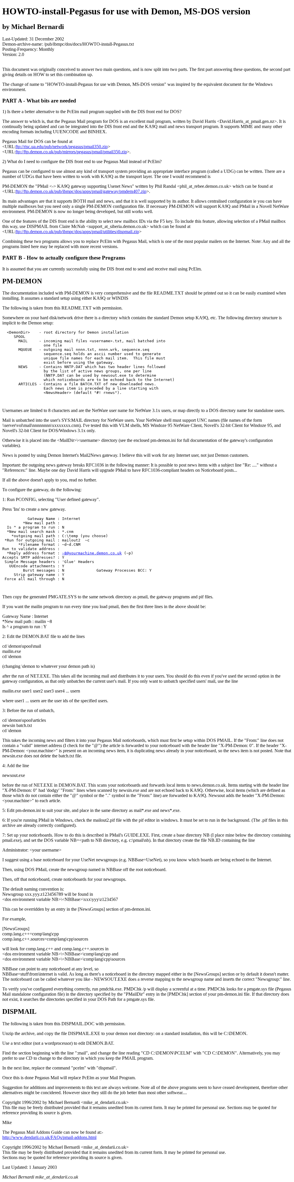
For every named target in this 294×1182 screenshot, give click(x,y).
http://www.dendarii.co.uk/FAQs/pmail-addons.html (49, 1137)
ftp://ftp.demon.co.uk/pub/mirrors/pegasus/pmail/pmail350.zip (71, 151)
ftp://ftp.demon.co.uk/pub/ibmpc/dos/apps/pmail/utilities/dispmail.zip (77, 231)
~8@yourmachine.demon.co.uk (92, 553)
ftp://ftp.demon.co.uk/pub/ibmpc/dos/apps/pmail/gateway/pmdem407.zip (81, 191)
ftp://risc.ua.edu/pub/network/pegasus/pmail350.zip (62, 146)
